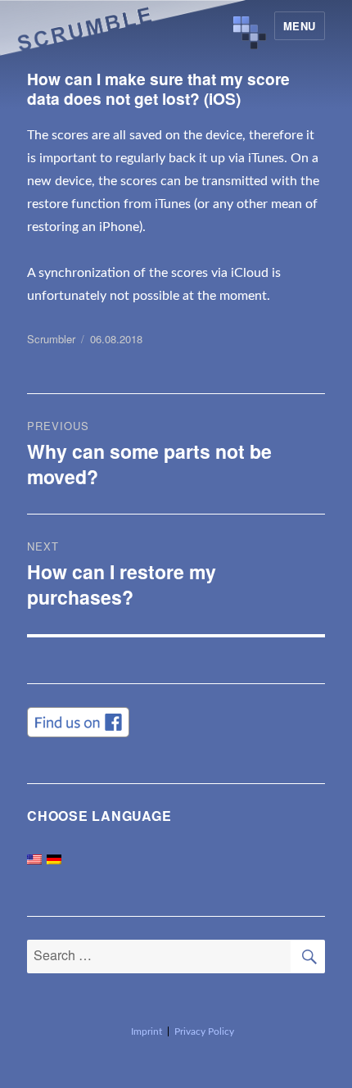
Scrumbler (51, 339)
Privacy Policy (204, 1031)
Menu (299, 26)
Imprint (146, 1031)
